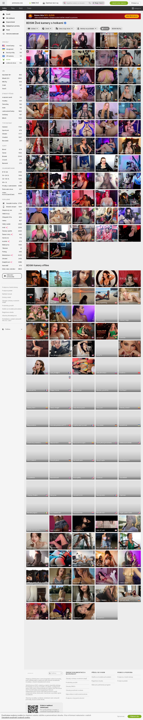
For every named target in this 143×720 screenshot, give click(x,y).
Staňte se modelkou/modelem (12, 309)
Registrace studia (8, 312)
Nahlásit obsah (7, 294)
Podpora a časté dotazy (10, 287)
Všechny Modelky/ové (9, 315)
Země (47, 28)
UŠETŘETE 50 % (131, 16)
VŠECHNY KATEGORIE (10, 276)
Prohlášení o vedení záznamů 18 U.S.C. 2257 (11, 319)
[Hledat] (89, 3)
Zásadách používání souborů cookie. (16, 717)
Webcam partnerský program (101, 685)
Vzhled (33, 28)
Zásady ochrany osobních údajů (10, 301)
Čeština (53, 673)
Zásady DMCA (70, 686)
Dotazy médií (6, 297)
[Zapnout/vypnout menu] (3, 3)
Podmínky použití (8, 305)
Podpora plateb (7, 290)
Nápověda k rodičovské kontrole (76, 694)
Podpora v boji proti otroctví (75, 698)
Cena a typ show (64, 28)
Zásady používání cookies (74, 690)
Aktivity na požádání (87, 28)
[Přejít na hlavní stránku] (17, 3)
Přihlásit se (135, 3)
